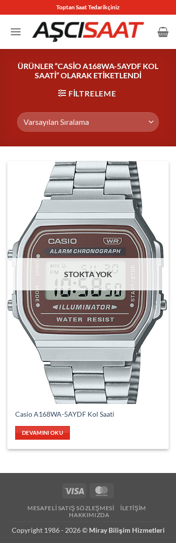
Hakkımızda (89, 515)
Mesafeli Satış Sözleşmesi (70, 508)
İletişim (133, 508)
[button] (16, 32)
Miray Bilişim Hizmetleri (127, 530)
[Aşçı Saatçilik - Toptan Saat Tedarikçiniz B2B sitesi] (88, 32)
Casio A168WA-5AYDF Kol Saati (64, 414)
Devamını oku (42, 432)
